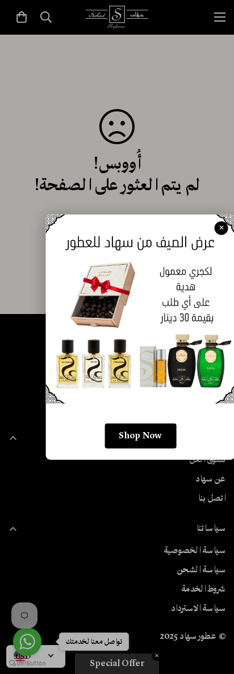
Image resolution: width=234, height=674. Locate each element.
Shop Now (140, 436)
